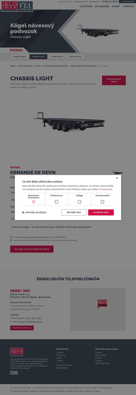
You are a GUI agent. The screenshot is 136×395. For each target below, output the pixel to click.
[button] (34, 212)
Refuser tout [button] (74, 212)
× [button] (117, 178)
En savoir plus (105, 189)
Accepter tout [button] (101, 212)
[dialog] (68, 197)
